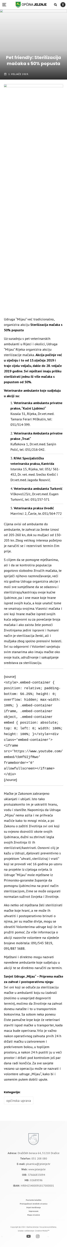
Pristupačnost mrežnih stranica (33, 1204)
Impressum (33, 1211)
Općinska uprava (18, 1100)
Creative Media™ (42, 1230)
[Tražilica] (55, 5)
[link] (33, 1200)
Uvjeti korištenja (33, 1207)
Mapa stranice (33, 1215)
